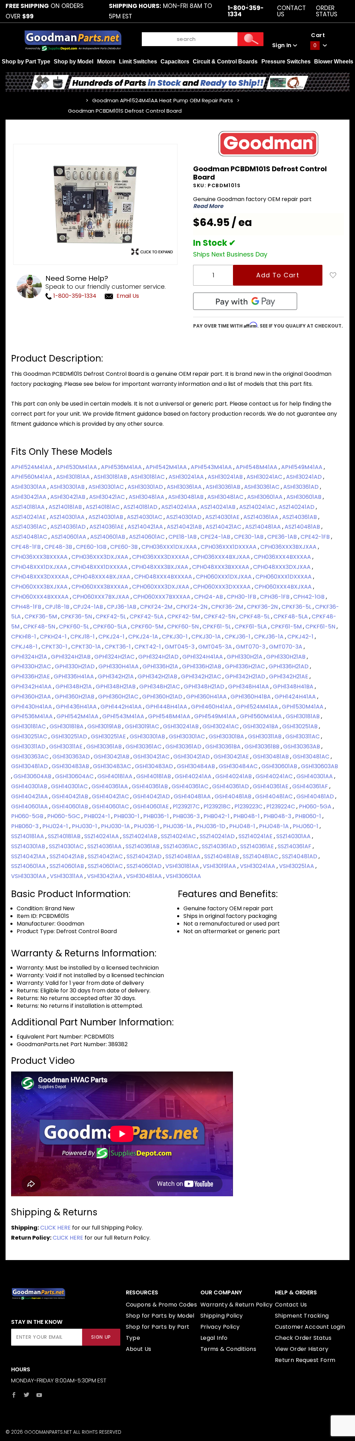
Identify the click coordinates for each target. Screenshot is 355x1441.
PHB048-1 (247, 816)
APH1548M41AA (257, 467)
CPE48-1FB (26, 547)
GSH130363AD (71, 757)
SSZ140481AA (183, 856)
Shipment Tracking (302, 1316)
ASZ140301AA (68, 517)
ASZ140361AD (68, 527)
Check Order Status (303, 1338)
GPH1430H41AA (32, 707)
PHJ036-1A (178, 826)
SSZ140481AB (222, 856)
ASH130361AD (301, 487)
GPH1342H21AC (202, 676)
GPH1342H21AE (289, 676)
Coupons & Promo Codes (161, 1305)
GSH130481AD (30, 766)
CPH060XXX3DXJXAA (161, 587)
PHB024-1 (97, 816)
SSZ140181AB (65, 836)
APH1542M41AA (167, 467)
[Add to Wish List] (333, 275)
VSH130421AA (105, 876)
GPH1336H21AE (31, 676)
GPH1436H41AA (77, 707)
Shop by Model (73, 61)
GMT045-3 (180, 647)
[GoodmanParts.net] (72, 40)
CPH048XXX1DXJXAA (40, 567)
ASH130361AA (185, 487)
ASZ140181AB (66, 507)
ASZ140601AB (108, 537)
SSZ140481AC (261, 856)
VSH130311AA (67, 876)
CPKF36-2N (263, 607)
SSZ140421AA (29, 856)
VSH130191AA (220, 866)
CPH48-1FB (27, 607)
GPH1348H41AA (249, 687)
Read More (208, 206)
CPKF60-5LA (110, 627)
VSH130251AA (297, 866)
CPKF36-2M (227, 607)
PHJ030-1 (85, 826)
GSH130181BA (67, 726)
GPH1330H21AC (31, 666)
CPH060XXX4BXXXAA (40, 597)
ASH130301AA (29, 487)
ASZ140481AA (263, 527)
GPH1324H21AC (115, 657)
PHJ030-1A (116, 826)
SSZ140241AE (256, 836)
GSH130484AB (196, 766)
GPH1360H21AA (31, 697)
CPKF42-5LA (147, 616)
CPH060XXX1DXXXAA (284, 577)
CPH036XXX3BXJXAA (289, 547)
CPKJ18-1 (83, 637)
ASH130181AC (148, 477)
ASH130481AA (147, 497)
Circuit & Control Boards (225, 61)
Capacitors (175, 61)
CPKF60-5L (74, 627)
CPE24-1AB (216, 537)
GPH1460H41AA (212, 707)
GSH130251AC (30, 736)
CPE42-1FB (316, 537)
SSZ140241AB (140, 836)
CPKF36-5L (297, 607)
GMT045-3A (215, 647)
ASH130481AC (226, 497)
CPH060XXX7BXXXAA (162, 597)
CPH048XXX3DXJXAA (282, 567)
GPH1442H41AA (122, 707)
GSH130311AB (265, 736)
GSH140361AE (271, 786)
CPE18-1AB (183, 537)
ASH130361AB (224, 487)
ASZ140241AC (257, 507)
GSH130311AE (66, 746)
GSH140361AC (191, 786)
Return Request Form (305, 1360)
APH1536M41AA (122, 467)
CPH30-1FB (242, 597)
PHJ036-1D (211, 826)
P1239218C (218, 806)
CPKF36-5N (77, 616)
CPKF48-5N (40, 627)
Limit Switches (138, 61)
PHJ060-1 (306, 826)
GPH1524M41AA (257, 707)
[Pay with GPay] (245, 301)
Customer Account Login (310, 1327)
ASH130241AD (304, 477)
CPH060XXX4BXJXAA (283, 587)
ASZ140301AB (106, 517)
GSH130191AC (143, 726)
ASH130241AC (265, 477)
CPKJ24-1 (112, 637)
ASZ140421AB (185, 527)
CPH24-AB (209, 597)
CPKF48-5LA (291, 616)
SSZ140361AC (181, 846)
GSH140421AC (111, 796)
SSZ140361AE (257, 846)
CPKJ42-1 (301, 637)
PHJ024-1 (55, 826)
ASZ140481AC (30, 537)
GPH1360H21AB (75, 697)
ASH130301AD (146, 487)
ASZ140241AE (29, 517)
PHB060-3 (25, 826)
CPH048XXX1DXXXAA (100, 567)
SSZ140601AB (67, 866)
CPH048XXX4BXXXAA (163, 577)
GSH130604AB (33, 776)
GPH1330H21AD (75, 666)
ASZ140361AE (107, 527)
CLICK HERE (55, 1228)
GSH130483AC (112, 766)
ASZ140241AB (218, 507)
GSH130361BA (223, 746)
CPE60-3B (124, 547)
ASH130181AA (73, 477)
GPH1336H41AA (74, 676)
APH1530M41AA (77, 467)
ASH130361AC (262, 487)
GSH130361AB (104, 746)
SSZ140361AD (220, 846)
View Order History (301, 1349)
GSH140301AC (70, 786)
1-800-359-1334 (74, 296)
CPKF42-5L (111, 616)
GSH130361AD (184, 746)
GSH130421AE (232, 757)
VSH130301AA (29, 876)
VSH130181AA (182, 866)
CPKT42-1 (148, 647)
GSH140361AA (110, 786)
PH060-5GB (28, 816)
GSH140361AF (310, 786)
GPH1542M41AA (78, 716)
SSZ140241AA (102, 836)
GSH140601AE (151, 806)
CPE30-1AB (249, 537)
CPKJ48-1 (25, 647)
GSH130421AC (152, 757)
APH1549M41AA (302, 467)
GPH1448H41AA (167, 707)
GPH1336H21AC (245, 666)
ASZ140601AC (147, 537)
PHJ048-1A (274, 826)
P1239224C (281, 806)
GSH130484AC (239, 766)
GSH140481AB (234, 796)
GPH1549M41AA (215, 716)
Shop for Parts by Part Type (158, 1332)
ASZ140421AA (146, 527)
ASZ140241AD (297, 507)
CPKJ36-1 (238, 637)
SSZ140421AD (145, 856)
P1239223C (249, 806)
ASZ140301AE (223, 517)
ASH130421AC (107, 497)
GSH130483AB (71, 766)
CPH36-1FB (275, 597)
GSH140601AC (111, 806)
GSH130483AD (154, 766)
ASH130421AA (29, 497)
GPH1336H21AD (289, 666)
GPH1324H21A (30, 657)
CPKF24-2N (192, 607)
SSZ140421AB (67, 856)
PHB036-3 (187, 816)
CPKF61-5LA (251, 627)
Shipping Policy (221, 1316)
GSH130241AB (181, 726)
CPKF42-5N (220, 616)
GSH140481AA (193, 796)
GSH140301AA (315, 776)
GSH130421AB (112, 757)
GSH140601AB (70, 806)
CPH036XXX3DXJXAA (100, 557)
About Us (138, 1349)
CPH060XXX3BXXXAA (100, 587)
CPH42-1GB (309, 597)
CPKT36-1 (118, 647)
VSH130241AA (258, 866)
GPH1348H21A (74, 687)
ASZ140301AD (184, 517)
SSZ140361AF (295, 846)
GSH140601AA (30, 806)
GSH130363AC (30, 757)
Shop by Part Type (26, 61)
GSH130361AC (144, 746)
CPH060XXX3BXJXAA (40, 587)
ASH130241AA (186, 477)
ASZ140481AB (303, 527)
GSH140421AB (70, 796)
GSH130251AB (300, 726)
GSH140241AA (194, 776)
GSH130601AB (279, 766)
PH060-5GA (316, 806)
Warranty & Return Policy (236, 1305)
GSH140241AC (275, 776)
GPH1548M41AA (170, 716)
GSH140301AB (30, 786)
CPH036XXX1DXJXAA (169, 547)
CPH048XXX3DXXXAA (40, 577)
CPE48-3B (58, 547)
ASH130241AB (226, 477)
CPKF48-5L (255, 616)
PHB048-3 (278, 816)
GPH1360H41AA (207, 697)
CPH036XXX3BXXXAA (40, 557)
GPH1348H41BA (294, 687)
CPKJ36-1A (269, 637)
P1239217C (187, 806)
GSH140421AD (152, 796)
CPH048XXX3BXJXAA (160, 567)
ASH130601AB (304, 497)
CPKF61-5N (321, 627)
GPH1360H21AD (163, 697)
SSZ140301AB (28, 846)
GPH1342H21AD (246, 676)
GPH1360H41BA (251, 697)
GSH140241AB (234, 776)
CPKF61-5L (217, 627)
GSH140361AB (150, 786)
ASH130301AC (106, 487)
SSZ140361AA (105, 846)
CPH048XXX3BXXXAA (221, 567)
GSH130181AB (303, 716)
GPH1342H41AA (32, 687)
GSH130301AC (187, 736)
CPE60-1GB (92, 547)
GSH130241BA (261, 726)
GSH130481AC (312, 757)
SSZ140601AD (145, 866)
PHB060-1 (308, 816)
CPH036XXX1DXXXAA (229, 547)
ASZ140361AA (261, 517)
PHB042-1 (217, 816)
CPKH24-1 (54, 637)
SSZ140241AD (218, 836)
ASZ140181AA (28, 507)
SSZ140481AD (300, 856)
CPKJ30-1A (206, 637)
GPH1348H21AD (205, 687)
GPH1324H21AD (159, 657)
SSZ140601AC (106, 866)
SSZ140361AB (143, 846)
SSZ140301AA (294, 836)
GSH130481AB (271, 757)
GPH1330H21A (245, 657)
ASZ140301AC (145, 517)
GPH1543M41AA (124, 716)
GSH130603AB (319, 766)
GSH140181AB (154, 776)
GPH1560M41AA (261, 716)
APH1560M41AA (32, 477)
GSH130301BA (227, 736)
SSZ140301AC (67, 846)
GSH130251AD (69, 736)
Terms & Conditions (228, 1349)
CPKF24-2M (157, 607)
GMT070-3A (286, 647)
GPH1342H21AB (158, 676)
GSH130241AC (221, 726)
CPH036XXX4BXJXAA (222, 557)
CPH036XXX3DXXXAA (161, 557)
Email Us (127, 296)
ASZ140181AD (141, 507)
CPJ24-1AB (88, 607)
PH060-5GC (64, 816)
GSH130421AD (192, 757)
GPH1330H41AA (119, 666)
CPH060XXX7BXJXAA (101, 597)
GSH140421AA (30, 796)
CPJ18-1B (58, 607)
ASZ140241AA (179, 507)
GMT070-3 (251, 647)
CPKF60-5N (183, 627)
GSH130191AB (104, 726)
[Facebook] (14, 1395)
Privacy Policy (220, 1327)
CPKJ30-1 (175, 637)
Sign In (282, 45)
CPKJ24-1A (143, 637)
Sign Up (101, 1337)
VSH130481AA (144, 876)
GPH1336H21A (161, 666)
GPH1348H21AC (160, 687)
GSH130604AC (75, 776)
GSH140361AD (231, 786)
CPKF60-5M (148, 627)
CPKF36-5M (41, 616)
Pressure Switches (286, 61)
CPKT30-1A (86, 647)
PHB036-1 (156, 816)
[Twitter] (26, 1395)
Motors (106, 61)
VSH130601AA (183, 876)
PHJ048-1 (243, 826)
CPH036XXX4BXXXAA (283, 557)
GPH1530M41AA (303, 707)
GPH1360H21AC (119, 697)
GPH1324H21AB (71, 657)
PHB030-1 (127, 816)
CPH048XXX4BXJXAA (102, 577)
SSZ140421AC (106, 856)
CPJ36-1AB (122, 607)
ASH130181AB (111, 477)
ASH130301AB (68, 487)
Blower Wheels (333, 61)
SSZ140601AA (29, 866)
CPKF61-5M (287, 627)
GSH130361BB (262, 746)
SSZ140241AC (179, 836)
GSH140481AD (315, 796)
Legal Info (214, 1338)
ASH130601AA (265, 497)
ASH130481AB (186, 497)
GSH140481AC (274, 796)
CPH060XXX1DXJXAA (224, 577)
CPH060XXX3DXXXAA (222, 587)
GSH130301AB (148, 736)
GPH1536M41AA (32, 716)
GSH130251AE (109, 736)
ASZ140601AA (69, 537)
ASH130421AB (68, 497)
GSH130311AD (29, 746)
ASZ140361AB (300, 517)
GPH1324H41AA (203, 657)
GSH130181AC (29, 726)
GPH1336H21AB (202, 666)
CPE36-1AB (282, 537)
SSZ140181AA (28, 836)
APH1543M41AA (212, 467)
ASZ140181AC (103, 507)
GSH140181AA (115, 776)
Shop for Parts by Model (160, 1316)
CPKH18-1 (24, 637)
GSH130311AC (303, 736)
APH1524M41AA (32, 467)
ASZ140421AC (224, 527)
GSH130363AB (302, 746)
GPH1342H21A (116, 676)
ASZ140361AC (29, 527)
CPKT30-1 (55, 647)
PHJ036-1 (147, 826)
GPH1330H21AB (286, 657)
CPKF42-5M (184, 616)
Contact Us (291, 11)
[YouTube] (39, 1395)
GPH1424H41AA (296, 697)
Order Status (326, 11)
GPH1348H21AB (116, 687)
